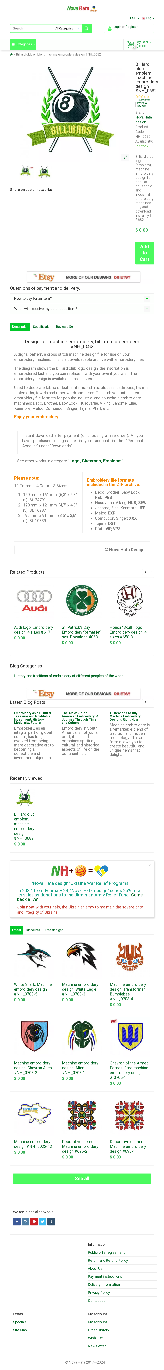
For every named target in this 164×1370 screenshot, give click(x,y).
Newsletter (97, 1346)
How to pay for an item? (33, 298)
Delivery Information (104, 1284)
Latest (16, 930)
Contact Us (97, 1300)
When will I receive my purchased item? (45, 309)
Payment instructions (105, 1276)
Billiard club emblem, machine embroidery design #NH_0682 (58, 54)
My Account (97, 1322)
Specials (20, 1322)
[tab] (82, 298)
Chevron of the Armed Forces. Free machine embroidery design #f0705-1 (129, 1070)
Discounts (33, 930)
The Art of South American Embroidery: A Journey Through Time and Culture (80, 718)
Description (20, 327)
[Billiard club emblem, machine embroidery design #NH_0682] (125, 157)
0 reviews (144, 100)
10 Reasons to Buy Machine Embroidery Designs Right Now (125, 716)
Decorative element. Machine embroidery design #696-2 (80, 1146)
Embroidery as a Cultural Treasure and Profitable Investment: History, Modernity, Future (32, 718)
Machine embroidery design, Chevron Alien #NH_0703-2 (33, 1068)
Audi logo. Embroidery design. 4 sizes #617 (33, 630)
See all (82, 1178)
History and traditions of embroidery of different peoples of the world (69, 676)
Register (131, 27)
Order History (98, 1330)
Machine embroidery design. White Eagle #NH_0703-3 (80, 989)
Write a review (142, 104)
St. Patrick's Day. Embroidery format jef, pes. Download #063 (81, 632)
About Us (95, 1268)
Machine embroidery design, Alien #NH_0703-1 (80, 1068)
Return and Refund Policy (108, 1260)
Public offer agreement (106, 1252)
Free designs (54, 930)
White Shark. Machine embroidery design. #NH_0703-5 (33, 989)
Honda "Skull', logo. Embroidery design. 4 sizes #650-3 (128, 632)
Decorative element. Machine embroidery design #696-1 (128, 1146)
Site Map (20, 1330)
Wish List (95, 1338)
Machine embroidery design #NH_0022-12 (33, 1144)
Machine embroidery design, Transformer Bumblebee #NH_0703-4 (128, 991)
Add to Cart (144, 253)
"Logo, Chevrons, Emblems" (95, 460)
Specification (42, 327)
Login (117, 27)
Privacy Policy (99, 1292)
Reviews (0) (64, 327)
